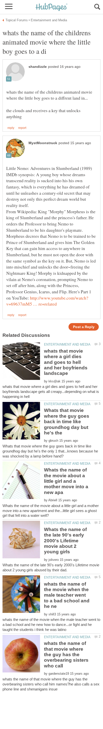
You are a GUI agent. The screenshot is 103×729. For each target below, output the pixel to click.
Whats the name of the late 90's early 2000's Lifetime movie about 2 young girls (65, 541)
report (22, 127)
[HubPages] (51, 7)
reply (11, 127)
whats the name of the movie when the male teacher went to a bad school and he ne (67, 595)
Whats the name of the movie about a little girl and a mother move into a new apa (66, 481)
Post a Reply (83, 327)
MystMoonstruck (42, 143)
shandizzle (37, 67)
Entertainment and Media (67, 344)
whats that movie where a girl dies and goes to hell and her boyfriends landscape (66, 362)
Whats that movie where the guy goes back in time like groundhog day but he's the (66, 421)
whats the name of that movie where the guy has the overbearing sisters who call (66, 654)
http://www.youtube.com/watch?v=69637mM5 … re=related (47, 301)
